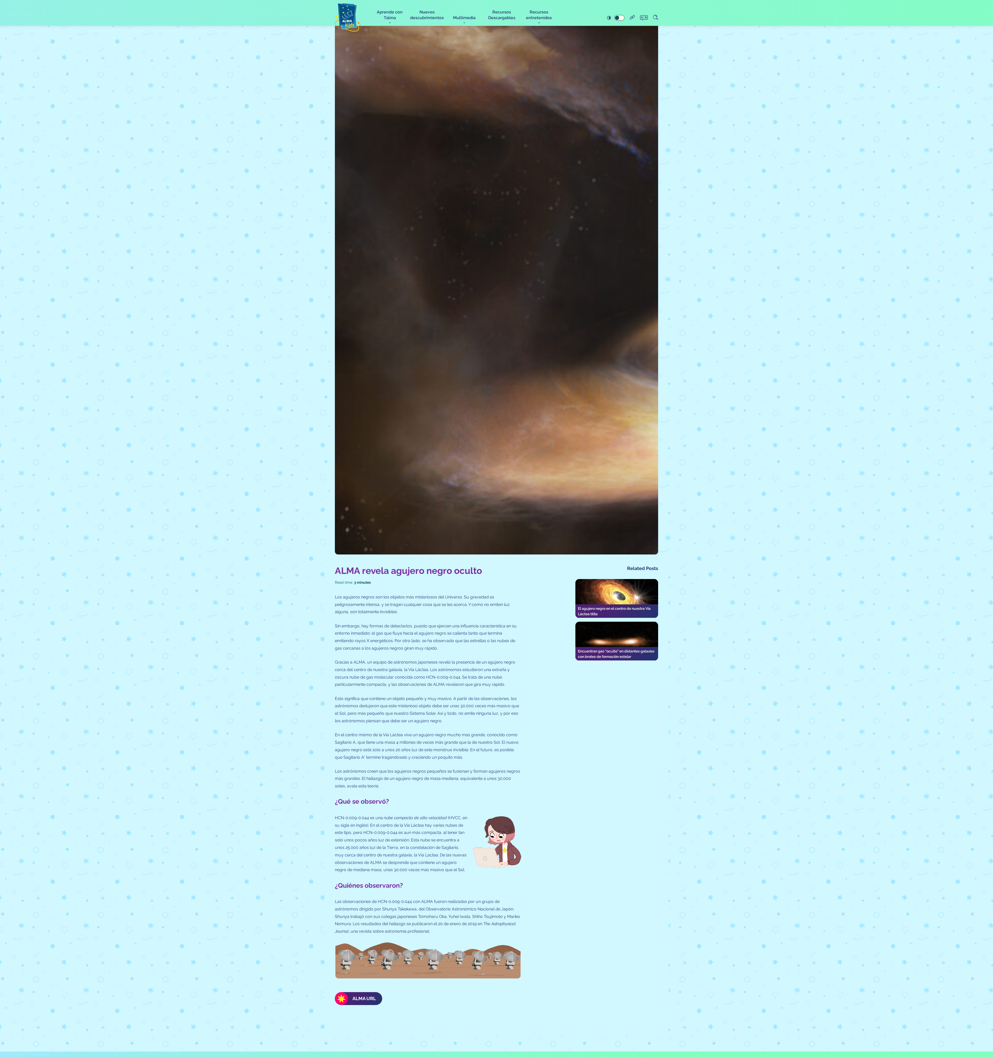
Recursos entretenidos (539, 15)
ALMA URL (364, 998)
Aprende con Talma (390, 15)
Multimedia (464, 17)
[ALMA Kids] (348, 17)
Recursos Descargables (501, 15)
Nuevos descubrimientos (427, 15)
